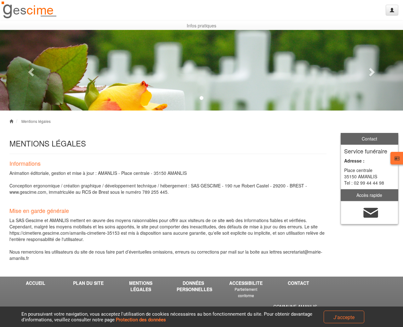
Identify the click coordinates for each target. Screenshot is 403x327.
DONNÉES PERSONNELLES (194, 286)
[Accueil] (29, 10)
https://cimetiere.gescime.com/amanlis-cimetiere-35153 (64, 233)
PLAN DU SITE (88, 283)
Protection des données (141, 320)
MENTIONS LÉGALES (140, 286)
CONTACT (298, 283)
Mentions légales (36, 121)
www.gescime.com (27, 192)
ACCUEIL (35, 283)
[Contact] (371, 212)
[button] (30, 70)
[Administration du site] (392, 10)
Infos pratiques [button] (201, 25)
